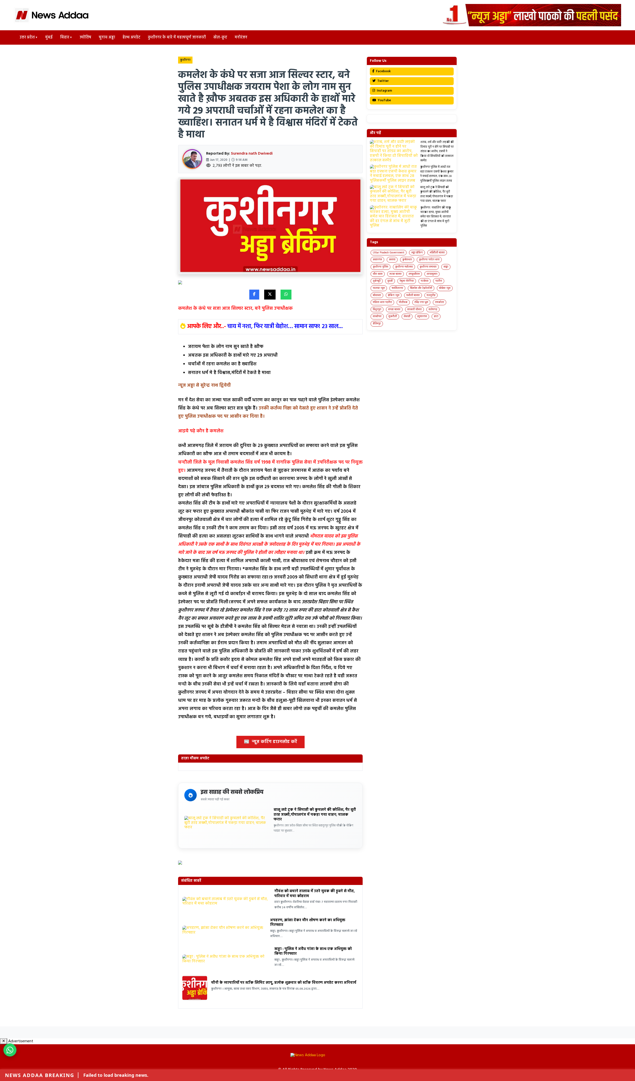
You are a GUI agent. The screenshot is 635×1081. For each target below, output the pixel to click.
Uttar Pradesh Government (388, 252)
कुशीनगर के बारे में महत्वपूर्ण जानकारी (177, 37)
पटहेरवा (424, 281)
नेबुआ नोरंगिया (407, 281)
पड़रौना (438, 281)
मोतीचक (403, 302)
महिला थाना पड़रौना (382, 302)
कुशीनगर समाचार (428, 267)
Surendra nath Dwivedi (252, 153)
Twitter (383, 81)
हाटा (436, 316)
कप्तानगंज (377, 259)
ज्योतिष (85, 37)
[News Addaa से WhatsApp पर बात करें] (10, 1050)
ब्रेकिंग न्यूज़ (393, 295)
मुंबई (49, 37)
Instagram (384, 90)
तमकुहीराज (414, 274)
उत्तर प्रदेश (27, 37)
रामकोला (439, 302)
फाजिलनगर (397, 288)
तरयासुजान (432, 274)
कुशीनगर (185, 60)
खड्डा (446, 267)
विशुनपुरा (377, 309)
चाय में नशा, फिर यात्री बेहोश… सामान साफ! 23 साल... (285, 326)
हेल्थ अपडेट (131, 37)
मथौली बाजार (413, 295)
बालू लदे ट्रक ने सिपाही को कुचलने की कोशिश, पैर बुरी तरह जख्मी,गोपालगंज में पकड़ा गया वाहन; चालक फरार (315, 814)
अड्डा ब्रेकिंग (417, 252)
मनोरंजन (241, 37)
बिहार (64, 37)
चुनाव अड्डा (107, 37)
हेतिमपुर (377, 323)
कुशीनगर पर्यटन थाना (429, 259)
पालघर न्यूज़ (379, 288)
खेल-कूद (220, 37)
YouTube (384, 100)
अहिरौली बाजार (437, 252)
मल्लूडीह (431, 295)
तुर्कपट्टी (377, 281)
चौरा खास (377, 274)
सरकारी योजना (414, 309)
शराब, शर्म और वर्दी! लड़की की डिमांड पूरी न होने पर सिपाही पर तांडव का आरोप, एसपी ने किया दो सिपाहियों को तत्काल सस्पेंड (437, 151)
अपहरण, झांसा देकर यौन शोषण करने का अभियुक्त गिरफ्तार (307, 922)
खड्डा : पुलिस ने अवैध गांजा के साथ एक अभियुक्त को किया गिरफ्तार (313, 951)
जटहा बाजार (395, 274)
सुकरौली (392, 316)
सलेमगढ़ (433, 309)
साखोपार (377, 316)
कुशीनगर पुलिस (380, 267)
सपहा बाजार (394, 309)
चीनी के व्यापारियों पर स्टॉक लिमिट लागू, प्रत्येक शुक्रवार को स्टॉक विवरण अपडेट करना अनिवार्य (283, 983)
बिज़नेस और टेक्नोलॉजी (421, 288)
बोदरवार (377, 295)
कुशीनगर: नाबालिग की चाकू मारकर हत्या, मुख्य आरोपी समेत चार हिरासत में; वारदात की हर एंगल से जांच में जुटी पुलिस (435, 217)
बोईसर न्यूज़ (444, 288)
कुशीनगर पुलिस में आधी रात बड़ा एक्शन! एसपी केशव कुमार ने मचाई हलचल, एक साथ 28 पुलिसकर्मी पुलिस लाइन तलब (436, 174)
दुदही (390, 281)
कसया (392, 259)
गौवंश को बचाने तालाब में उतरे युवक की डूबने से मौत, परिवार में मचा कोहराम (314, 893)
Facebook (383, 71)
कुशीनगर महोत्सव (404, 267)
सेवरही (407, 316)
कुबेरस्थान (407, 259)
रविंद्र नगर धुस (421, 302)
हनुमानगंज (422, 316)
